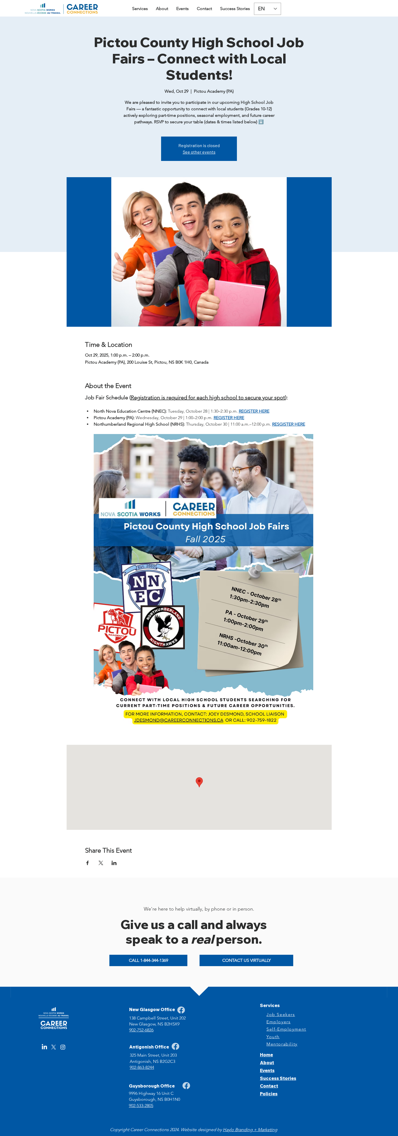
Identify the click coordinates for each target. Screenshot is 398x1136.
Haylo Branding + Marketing (250, 1129)
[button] (140, 8)
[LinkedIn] (44, 1047)
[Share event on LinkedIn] (114, 863)
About (267, 1062)
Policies (269, 1093)
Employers (278, 1021)
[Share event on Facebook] (87, 863)
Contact (269, 1086)
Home (266, 1054)
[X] (53, 1047)
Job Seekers (280, 1014)
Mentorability (282, 1044)
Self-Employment (286, 1029)
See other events (199, 151)
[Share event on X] (100, 863)
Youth (273, 1036)
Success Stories (278, 1078)
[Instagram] (63, 1047)
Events (267, 1070)
